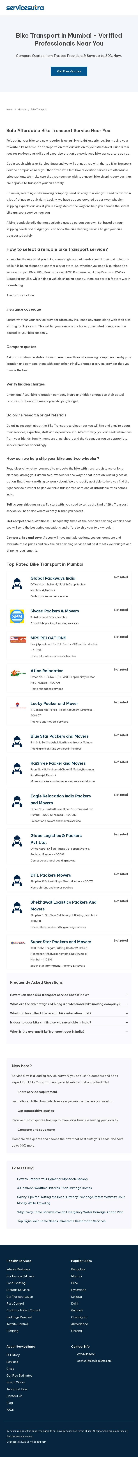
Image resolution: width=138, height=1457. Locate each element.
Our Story (13, 1355)
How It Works (15, 1382)
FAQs (10, 1409)
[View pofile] (18, 583)
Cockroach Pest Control (23, 1310)
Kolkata (76, 1296)
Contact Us (14, 1396)
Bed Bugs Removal (19, 1317)
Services (12, 1362)
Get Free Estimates (19, 1375)
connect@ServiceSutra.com (94, 1361)
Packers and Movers (20, 1276)
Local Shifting (16, 1283)
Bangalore (78, 1269)
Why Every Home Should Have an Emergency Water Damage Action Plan (70, 1212)
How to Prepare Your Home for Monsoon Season (52, 1179)
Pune (74, 1283)
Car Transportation (19, 1296)
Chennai (76, 1331)
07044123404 (86, 1354)
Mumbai (76, 1276)
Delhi (74, 1303)
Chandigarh (79, 1317)
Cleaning (12, 1331)
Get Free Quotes (69, 71)
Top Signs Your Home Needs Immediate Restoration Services (61, 1221)
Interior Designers (18, 1269)
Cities (10, 1368)
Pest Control (15, 1303)
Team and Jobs (16, 1389)
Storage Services (18, 1290)
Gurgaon (77, 1310)
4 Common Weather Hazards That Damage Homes (54, 1188)
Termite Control (17, 1324)
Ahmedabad (79, 1324)
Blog (9, 1403)
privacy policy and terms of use (74, 1431)
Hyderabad (78, 1290)
